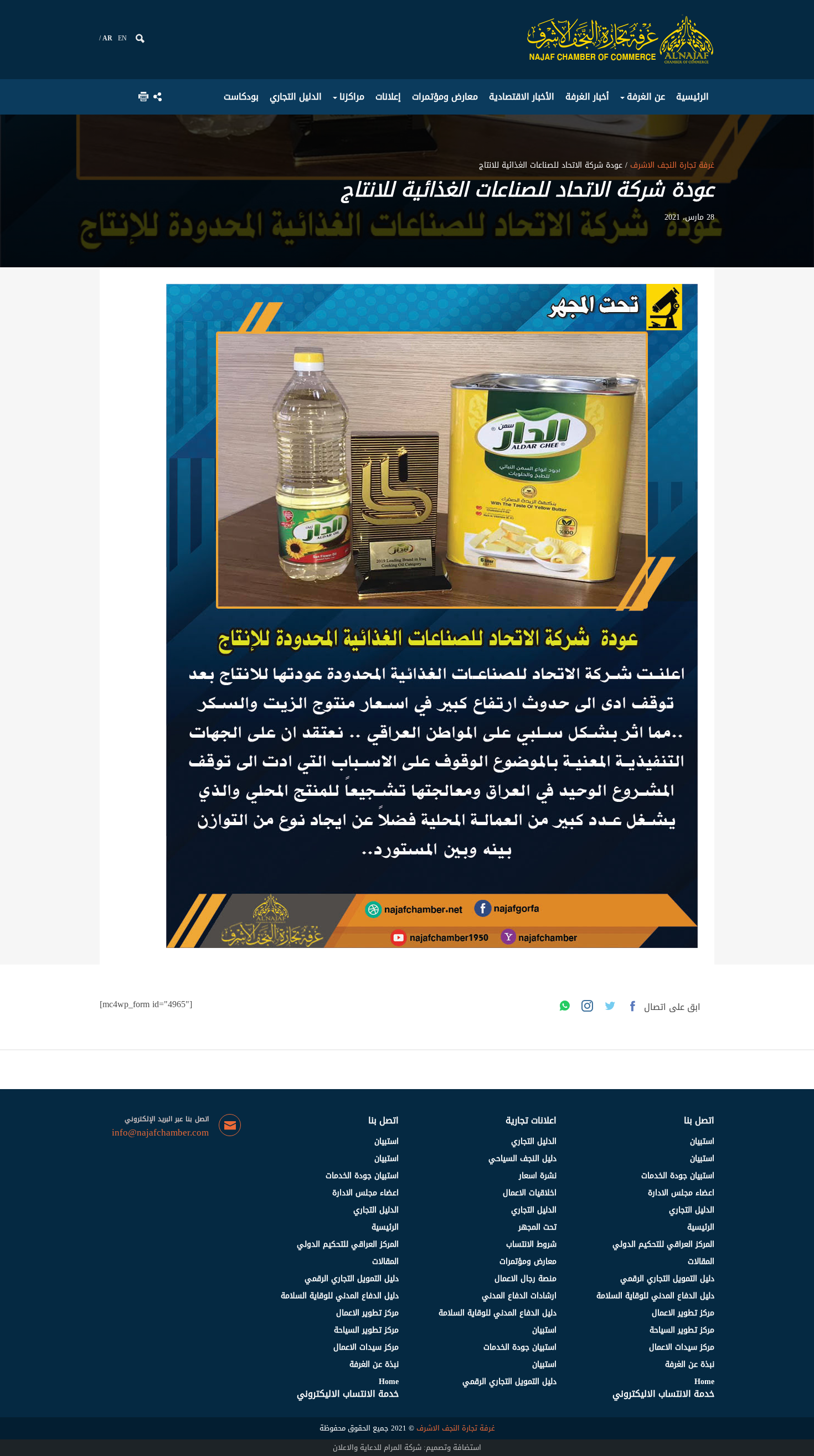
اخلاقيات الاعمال (530, 1192)
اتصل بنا (699, 1120)
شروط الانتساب (531, 1244)
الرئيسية (700, 1227)
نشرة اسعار (538, 1175)
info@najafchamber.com (160, 1133)
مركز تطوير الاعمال (683, 1312)
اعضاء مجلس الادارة (681, 1192)
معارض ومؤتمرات (528, 1261)
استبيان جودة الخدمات (677, 1175)
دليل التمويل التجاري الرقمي (667, 1278)
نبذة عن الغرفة (689, 1364)
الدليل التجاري (691, 1210)
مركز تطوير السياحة (682, 1330)
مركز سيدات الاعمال (681, 1347)
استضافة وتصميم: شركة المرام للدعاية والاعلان (407, 1447)
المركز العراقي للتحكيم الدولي (663, 1244)
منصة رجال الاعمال (525, 1278)
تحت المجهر (537, 1227)
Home (704, 1381)
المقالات (701, 1261)
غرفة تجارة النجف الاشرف (670, 165)
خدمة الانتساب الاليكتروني (663, 1393)
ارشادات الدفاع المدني (519, 1295)
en (122, 38)
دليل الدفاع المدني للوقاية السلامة (655, 1295)
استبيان (702, 1141)
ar (107, 38)
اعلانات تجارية (531, 1120)
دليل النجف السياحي (522, 1158)
